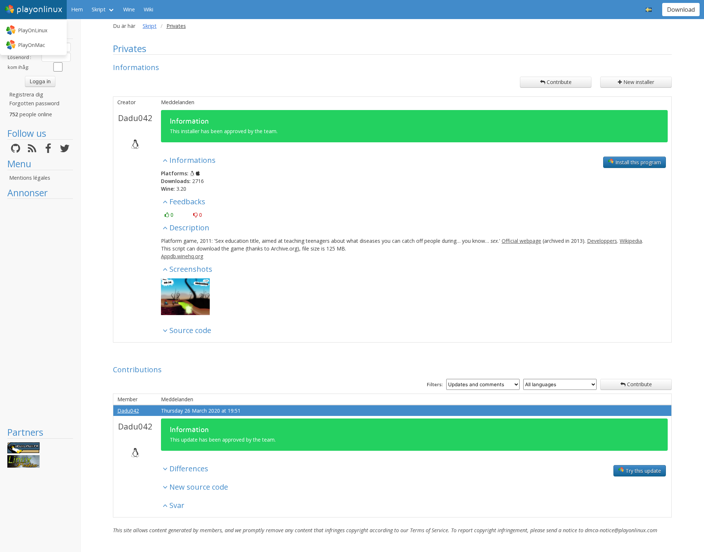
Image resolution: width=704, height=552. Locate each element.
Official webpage (521, 240)
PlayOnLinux (32, 30)
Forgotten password (34, 103)
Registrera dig (26, 94)
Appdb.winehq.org (182, 256)
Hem (77, 9)
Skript (99, 9)
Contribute (558, 81)
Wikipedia (631, 240)
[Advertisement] (40, 312)
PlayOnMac (31, 44)
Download (681, 10)
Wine (129, 9)
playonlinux (39, 9)
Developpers (602, 240)
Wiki (148, 9)
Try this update (642, 470)
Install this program (637, 162)
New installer (638, 81)
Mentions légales (29, 177)
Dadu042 (135, 117)
